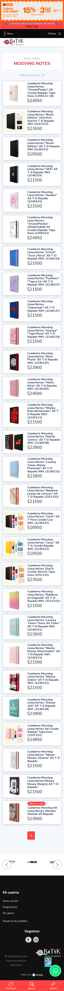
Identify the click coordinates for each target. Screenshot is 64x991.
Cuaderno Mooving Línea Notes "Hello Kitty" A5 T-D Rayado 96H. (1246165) (42, 384)
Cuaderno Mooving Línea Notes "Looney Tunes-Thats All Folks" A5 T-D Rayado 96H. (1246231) (43, 623)
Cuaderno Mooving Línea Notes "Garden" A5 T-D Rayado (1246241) (42, 197)
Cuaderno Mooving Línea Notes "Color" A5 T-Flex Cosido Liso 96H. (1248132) (43, 518)
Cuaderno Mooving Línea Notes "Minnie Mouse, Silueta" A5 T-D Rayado (43, 756)
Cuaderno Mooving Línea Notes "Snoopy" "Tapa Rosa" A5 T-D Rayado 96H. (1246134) (43, 332)
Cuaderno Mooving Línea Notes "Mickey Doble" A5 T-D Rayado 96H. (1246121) (43, 678)
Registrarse (10, 907)
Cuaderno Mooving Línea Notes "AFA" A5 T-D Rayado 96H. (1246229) (42, 171)
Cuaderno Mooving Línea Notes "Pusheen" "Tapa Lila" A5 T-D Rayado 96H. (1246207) (43, 280)
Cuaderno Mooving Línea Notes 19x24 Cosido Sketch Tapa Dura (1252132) (41, 570)
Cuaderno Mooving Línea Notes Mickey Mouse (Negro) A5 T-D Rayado (42, 782)
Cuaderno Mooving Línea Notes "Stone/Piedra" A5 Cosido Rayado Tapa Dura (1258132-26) (41, 90)
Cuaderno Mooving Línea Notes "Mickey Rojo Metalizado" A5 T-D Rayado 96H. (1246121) (43, 411)
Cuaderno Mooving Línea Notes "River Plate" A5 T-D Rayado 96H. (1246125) (42, 358)
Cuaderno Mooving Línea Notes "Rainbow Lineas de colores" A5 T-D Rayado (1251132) (43, 492)
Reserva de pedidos (15, 921)
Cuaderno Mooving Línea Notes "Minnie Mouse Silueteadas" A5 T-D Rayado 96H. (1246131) (43, 651)
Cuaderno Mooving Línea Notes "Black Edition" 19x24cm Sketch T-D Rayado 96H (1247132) (40, 118)
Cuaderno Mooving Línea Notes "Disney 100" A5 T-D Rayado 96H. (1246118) (41, 704)
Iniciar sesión (10, 901)
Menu (10, 33)
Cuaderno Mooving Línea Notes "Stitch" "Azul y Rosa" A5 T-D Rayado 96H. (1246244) (43, 254)
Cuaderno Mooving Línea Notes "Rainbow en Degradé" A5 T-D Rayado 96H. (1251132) (43, 596)
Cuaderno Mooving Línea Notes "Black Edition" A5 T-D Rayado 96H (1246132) (43, 144)
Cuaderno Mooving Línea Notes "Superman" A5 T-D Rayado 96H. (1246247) (43, 306)
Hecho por (26, 974)
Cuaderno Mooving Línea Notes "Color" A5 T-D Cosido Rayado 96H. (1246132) (43, 544)
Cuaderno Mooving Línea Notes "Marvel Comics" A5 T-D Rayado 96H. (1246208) (43, 438)
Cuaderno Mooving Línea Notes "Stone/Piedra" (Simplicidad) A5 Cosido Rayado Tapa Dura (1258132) (41, 225)
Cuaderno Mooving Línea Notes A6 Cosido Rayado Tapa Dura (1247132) (43, 730)
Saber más (32, 26)
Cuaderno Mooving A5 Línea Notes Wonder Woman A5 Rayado (42, 811)
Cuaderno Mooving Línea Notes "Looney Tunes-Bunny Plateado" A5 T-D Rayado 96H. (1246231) (43, 465)
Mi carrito (8, 913)
